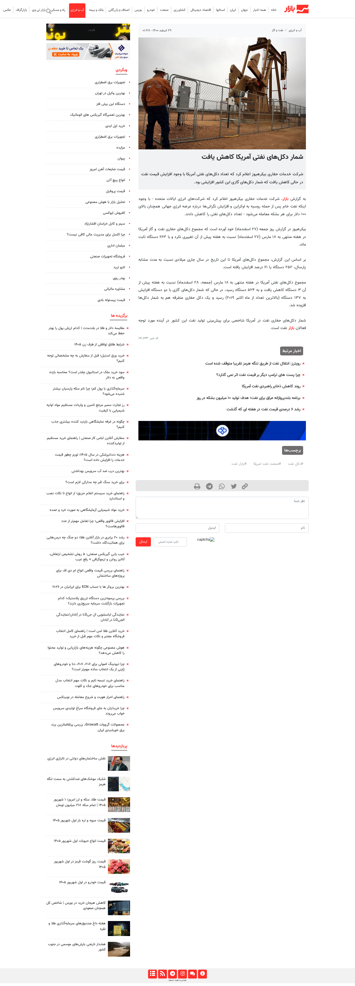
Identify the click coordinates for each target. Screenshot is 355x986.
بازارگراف (21, 9)
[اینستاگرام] (182, 974)
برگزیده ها (119, 315)
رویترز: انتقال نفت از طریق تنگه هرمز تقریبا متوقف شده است (252, 363)
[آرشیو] (152, 974)
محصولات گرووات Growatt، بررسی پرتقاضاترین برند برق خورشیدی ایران (88, 727)
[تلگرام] (172, 974)
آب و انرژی (77, 9)
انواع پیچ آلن (115, 180)
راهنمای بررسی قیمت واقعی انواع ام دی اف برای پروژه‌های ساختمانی (90, 573)
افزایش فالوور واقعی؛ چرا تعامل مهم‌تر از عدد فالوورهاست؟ (93, 523)
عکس (7, 9)
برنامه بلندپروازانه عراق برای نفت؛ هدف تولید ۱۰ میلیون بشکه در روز (248, 398)
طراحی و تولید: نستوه (177, 980)
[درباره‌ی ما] (202, 974)
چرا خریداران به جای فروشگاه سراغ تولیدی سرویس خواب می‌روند (89, 711)
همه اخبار (259, 9)
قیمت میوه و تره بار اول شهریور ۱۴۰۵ (79, 820)
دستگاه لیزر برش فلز (110, 104)
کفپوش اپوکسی (114, 213)
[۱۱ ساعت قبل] (119, 846)
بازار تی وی (38, 9)
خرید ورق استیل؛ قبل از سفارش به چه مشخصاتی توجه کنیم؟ (86, 358)
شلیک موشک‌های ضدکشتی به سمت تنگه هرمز (76, 781)
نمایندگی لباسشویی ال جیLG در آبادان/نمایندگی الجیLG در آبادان (90, 617)
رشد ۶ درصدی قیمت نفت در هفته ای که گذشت (263, 409)
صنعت (164, 9)
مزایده (120, 147)
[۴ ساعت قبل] (119, 763)
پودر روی (119, 278)
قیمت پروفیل (115, 191)
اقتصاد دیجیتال (201, 9)
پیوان (121, 158)
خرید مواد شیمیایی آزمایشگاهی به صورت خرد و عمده (87, 510)
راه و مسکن (57, 9)
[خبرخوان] (162, 974)
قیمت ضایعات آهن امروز (107, 169)
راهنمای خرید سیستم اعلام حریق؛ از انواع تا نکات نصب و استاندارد (85, 496)
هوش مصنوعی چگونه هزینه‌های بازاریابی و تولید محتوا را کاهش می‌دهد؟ (86, 650)
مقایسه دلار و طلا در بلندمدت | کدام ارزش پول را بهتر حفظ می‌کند (87, 330)
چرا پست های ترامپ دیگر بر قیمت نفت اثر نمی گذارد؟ (258, 375)
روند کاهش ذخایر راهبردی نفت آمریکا (271, 386)
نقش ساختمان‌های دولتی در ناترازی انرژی (76, 758)
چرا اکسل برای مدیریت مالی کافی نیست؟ (96, 234)
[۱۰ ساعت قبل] (119, 949)
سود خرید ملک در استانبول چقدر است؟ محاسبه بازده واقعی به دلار (87, 375)
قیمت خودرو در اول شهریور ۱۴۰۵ (82, 882)
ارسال (143, 542)
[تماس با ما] (192, 974)
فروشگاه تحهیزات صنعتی (107, 256)
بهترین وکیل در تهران (110, 93)
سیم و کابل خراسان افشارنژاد (104, 224)
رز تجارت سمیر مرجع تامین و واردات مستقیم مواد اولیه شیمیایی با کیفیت (86, 407)
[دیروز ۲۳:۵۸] (119, 784)
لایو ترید (119, 267)
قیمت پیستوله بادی (111, 300)
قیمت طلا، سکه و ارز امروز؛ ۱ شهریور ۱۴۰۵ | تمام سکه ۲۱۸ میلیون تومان (80, 802)
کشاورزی (180, 9)
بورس (138, 9)
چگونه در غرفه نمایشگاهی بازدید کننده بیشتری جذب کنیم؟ (88, 424)
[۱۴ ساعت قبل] (119, 928)
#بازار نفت (239, 464)
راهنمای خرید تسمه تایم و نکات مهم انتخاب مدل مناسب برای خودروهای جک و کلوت (90, 683)
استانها (220, 9)
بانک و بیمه (96, 9)
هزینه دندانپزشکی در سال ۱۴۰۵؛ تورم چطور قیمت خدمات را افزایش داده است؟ (90, 457)
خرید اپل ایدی (115, 126)
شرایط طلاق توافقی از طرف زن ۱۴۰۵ (99, 344)
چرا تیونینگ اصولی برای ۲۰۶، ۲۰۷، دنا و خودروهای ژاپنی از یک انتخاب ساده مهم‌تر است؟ (89, 666)
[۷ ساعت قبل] (119, 804)
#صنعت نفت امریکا (267, 464)
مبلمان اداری (116, 246)
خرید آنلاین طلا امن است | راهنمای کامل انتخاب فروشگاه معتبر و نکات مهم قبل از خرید (90, 633)
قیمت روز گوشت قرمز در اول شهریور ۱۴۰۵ (80, 864)
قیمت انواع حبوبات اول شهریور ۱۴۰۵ (80, 841)
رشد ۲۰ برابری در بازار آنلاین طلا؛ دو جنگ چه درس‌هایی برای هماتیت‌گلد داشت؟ (86, 540)
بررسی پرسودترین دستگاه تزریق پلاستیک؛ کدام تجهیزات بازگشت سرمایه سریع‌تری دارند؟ (91, 601)
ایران (233, 9)
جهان (244, 9)
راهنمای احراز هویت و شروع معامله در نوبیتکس (91, 697)
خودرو (151, 9)
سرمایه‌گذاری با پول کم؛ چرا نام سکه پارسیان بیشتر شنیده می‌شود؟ (89, 391)
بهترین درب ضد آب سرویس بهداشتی (98, 471)
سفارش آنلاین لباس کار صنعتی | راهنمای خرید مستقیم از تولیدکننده (86, 440)
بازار (285, 199)
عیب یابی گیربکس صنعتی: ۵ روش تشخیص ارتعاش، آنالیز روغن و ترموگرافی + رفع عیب (87, 556)
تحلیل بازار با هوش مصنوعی (105, 202)
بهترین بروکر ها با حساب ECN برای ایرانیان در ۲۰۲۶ (88, 587)
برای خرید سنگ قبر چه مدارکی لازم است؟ (95, 482)
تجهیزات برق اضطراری (110, 82)
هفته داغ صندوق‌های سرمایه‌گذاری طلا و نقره (77, 926)
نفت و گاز (277, 30)
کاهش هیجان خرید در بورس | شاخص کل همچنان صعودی (76, 905)
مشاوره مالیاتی (114, 289)
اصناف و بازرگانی (119, 9)
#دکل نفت (295, 464)
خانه (274, 9)
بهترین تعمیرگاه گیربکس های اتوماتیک (97, 115)
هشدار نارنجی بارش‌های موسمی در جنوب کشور (77, 947)
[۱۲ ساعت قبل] (119, 825)
